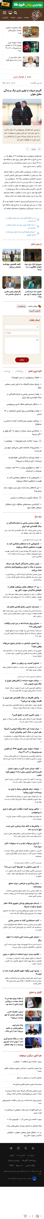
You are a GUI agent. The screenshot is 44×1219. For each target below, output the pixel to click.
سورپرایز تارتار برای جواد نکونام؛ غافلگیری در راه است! (33, 267)
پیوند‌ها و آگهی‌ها (29, 1160)
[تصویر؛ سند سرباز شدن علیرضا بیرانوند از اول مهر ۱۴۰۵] (32, 282)
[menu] (4, 13)
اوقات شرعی (30, 1165)
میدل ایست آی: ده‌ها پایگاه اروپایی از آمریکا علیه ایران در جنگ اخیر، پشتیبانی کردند (23, 730)
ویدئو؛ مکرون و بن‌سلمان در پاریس (24, 497)
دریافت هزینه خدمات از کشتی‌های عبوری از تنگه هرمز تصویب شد (23, 682)
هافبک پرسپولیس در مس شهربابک (25, 377)
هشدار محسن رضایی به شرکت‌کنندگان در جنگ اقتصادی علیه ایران (24, 396)
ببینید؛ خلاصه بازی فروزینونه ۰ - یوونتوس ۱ (21, 441)
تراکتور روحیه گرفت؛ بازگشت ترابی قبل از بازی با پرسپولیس (22, 810)
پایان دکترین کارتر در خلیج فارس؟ (25, 715)
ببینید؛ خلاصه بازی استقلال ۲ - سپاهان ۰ (27, 1061)
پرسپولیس (21, 306)
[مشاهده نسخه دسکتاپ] (10, 13)
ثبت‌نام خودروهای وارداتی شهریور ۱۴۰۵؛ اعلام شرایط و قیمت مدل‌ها (23, 905)
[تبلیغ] (22, 5)
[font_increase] (39, 149)
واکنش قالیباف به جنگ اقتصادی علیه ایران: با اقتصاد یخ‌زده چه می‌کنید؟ (22, 699)
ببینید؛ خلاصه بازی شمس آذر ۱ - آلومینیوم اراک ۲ (24, 1119)
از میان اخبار (36, 244)
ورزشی (19, 17)
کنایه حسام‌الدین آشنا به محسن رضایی (23, 920)
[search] (15, 12)
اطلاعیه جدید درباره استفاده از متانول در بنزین (21, 954)
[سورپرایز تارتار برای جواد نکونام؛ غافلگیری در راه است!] (32, 255)
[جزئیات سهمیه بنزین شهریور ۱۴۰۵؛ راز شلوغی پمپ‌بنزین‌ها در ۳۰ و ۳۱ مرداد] (31, 46)
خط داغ (38, 517)
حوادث (13, 17)
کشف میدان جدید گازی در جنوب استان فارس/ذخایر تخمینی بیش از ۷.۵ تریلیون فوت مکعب (24, 772)
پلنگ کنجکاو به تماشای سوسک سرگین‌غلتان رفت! (14, 30)
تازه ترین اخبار (35, 371)
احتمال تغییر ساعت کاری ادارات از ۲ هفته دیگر (24, 938)
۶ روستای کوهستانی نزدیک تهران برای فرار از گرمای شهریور (21, 233)
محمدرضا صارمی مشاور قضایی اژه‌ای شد (23, 607)
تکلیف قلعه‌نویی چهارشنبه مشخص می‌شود (12, 265)
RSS (11, 1165)
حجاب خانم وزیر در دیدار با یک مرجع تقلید (14, 59)
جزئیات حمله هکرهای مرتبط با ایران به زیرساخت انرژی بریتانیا (25, 791)
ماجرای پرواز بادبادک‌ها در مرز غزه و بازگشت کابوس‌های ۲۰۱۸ (23, 625)
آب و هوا (19, 1165)
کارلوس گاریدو (35, 311)
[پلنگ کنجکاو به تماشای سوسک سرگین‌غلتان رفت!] (31, 32)
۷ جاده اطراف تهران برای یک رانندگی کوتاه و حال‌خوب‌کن (21, 226)
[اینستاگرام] (18, 1148)
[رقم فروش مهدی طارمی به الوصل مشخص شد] (11, 282)
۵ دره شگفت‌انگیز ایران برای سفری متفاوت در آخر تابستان (20, 219)
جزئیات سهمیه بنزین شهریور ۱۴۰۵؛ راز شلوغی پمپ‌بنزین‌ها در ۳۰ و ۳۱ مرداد (13, 46)
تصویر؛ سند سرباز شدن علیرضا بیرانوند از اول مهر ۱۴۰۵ (33, 294)
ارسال (22, 359)
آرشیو (12, 1155)
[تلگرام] (11, 1148)
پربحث (7, 371)
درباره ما (31, 1155)
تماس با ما (21, 1155)
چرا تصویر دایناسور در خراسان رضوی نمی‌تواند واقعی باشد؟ (22, 645)
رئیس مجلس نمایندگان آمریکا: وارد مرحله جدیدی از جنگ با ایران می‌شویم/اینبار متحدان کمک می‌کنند (23, 567)
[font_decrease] (27, 149)
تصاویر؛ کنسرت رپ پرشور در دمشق (25, 663)
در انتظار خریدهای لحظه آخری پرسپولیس (22, 404)
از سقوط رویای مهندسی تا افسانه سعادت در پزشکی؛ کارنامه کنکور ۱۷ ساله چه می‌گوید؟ (14, 1001)
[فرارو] (36, 15)
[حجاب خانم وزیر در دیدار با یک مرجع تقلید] (31, 61)
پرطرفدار (19, 371)
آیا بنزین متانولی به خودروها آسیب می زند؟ (21, 867)
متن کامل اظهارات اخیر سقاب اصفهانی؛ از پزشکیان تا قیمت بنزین (23, 1111)
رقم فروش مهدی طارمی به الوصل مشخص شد (12, 293)
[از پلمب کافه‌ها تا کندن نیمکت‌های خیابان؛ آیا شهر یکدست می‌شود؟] (33, 1015)
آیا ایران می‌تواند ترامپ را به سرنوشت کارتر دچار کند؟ (23, 845)
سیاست (26, 17)
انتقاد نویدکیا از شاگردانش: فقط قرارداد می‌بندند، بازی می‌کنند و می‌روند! (25, 459)
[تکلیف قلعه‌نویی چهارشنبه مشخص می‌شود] (11, 255)
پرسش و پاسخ (14, 1160)
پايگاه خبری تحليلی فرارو (16, 1171)
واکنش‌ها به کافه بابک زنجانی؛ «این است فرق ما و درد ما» (24, 828)
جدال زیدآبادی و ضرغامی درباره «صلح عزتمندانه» (25, 885)
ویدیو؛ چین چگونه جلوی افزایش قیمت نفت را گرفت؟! (22, 972)
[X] (25, 1148)
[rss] (33, 1148)
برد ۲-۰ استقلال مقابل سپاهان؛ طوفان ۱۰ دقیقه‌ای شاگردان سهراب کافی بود (25, 588)
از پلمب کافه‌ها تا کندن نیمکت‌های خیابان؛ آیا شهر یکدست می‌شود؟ (14, 1014)
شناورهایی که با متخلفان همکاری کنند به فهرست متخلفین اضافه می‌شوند (24, 479)
